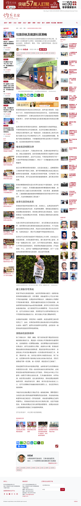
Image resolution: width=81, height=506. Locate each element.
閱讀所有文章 (52, 463)
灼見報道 (6, 105)
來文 (70, 74)
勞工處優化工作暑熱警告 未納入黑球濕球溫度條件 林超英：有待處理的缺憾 (42, 431)
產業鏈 (33, 53)
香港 (24, 28)
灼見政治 (6, 59)
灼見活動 (53, 23)
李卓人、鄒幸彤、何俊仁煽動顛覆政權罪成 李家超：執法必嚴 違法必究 (73, 98)
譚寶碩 (70, 55)
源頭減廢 (23, 53)
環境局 (28, 53)
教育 (10, 23)
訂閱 (62, 489)
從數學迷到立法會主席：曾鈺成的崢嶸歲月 (73, 132)
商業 (34, 23)
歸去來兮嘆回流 (73, 148)
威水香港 (43, 49)
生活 (24, 23)
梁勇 (70, 161)
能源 (42, 53)
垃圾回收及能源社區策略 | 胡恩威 (34, 28)
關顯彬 (70, 83)
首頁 (17, 28)
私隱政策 (76, 501)
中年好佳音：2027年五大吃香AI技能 (72, 193)
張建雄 (70, 142)
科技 (38, 23)
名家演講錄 (6, 39)
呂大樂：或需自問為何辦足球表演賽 (31, 429)
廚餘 (38, 53)
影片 (43, 23)
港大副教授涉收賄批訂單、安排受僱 (73, 62)
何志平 (70, 125)
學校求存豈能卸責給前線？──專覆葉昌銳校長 (73, 71)
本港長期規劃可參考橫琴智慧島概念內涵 (53, 429)
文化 (15, 23)
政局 (5, 23)
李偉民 (70, 187)
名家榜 (48, 23)
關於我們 (59, 23)
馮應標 (70, 149)
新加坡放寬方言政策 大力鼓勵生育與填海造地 (8, 130)
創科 (18, 53)
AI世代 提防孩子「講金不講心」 (72, 80)
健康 (29, 23)
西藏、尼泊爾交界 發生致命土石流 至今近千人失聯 (8, 109)
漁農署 (46, 53)
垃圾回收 (52, 53)
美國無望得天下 (73, 208)
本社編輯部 (8, 47)
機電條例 (19, 55)
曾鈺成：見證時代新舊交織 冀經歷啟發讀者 (20, 429)
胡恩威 (25, 49)
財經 (19, 23)
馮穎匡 (70, 195)
